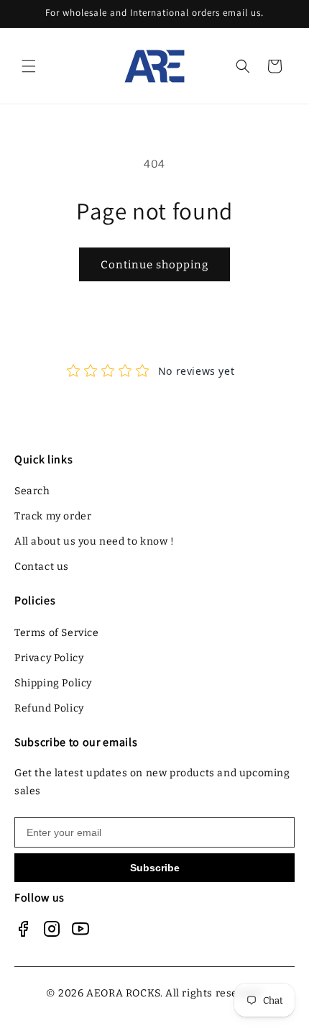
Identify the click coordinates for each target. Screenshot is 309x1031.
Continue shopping (154, 264)
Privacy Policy (48, 658)
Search (32, 491)
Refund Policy (49, 708)
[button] (29, 66)
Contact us (41, 566)
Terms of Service (56, 633)
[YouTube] (80, 928)
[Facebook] (23, 928)
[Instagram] (51, 928)
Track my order (52, 516)
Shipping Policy (53, 683)
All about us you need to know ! (94, 541)
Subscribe (155, 867)
